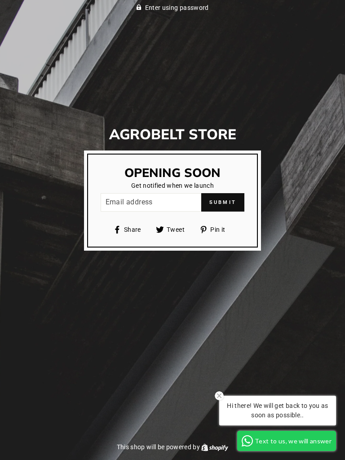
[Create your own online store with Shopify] (214, 447)
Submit (223, 202)
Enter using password (177, 7)
